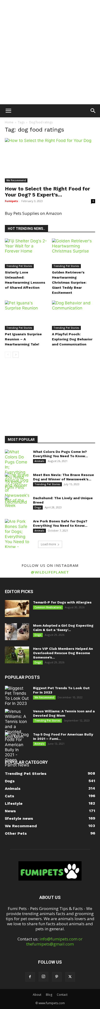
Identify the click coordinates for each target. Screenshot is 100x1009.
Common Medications (47, 607)
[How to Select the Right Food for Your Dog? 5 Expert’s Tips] (50, 160)
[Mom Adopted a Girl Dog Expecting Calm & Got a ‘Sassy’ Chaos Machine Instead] (17, 631)
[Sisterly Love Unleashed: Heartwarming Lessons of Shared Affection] (26, 253)
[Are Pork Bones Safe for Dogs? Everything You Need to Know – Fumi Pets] (17, 536)
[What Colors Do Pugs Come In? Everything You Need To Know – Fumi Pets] (17, 469)
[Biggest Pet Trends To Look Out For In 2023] (17, 696)
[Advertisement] (50, 52)
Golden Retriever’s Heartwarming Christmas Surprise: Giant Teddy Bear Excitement (69, 282)
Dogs (37, 507)
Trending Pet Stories (19, 266)
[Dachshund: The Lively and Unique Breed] (17, 504)
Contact (62, 995)
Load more (48, 544)
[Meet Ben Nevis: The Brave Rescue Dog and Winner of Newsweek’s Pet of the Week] (17, 490)
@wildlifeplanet (50, 572)
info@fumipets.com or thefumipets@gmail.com (54, 941)
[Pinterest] (57, 977)
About (37, 995)
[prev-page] (8, 355)
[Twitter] (70, 977)
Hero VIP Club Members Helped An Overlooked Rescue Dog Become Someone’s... (63, 653)
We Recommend (16, 180)
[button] (8, 110)
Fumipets (11, 201)
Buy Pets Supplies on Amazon (33, 213)
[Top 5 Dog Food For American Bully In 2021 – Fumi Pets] (17, 750)
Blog (49, 995)
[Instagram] (43, 976)
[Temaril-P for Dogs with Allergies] (17, 608)
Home (9, 122)
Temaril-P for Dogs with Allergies (62, 602)
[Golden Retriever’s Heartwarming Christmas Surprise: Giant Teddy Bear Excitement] (73, 253)
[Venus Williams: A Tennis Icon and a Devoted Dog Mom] (17, 724)
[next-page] (16, 355)
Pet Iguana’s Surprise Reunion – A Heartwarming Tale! (23, 339)
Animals (39, 461)
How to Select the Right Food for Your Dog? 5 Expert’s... (47, 192)
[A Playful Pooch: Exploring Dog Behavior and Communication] (73, 315)
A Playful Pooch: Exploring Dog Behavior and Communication (72, 339)
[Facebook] (30, 977)
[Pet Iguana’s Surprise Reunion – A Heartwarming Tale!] (26, 315)
